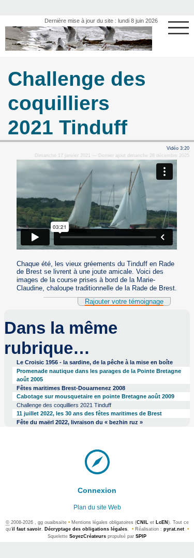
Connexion (97, 490)
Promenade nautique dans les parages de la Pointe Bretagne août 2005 (99, 375)
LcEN (162, 522)
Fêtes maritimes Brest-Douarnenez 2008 (71, 388)
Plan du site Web (97, 507)
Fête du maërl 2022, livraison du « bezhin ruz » (80, 422)
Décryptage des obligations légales (85, 529)
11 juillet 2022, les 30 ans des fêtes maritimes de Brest (89, 413)
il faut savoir (26, 529)
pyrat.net (173, 529)
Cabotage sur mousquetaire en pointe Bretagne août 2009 (95, 396)
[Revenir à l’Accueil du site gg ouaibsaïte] (78, 38)
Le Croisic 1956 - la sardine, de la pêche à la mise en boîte (95, 362)
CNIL (142, 522)
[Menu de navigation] (178, 28)
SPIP (141, 536)
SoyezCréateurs (87, 536)
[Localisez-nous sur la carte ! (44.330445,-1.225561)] (97, 461)
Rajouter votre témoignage (124, 301)
